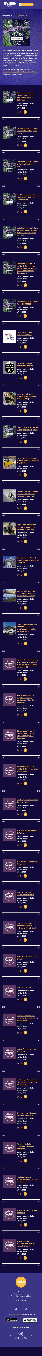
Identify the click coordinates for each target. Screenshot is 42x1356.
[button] (37, 4)
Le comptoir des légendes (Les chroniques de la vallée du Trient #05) (28, 493)
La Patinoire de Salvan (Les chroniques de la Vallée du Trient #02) (26, 593)
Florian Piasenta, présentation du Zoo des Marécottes (27, 1179)
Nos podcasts (7, 16)
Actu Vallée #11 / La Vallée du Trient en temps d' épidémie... (28, 769)
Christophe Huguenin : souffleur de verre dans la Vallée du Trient (27, 1018)
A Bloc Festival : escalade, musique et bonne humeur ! (26, 1243)
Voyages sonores (22, 16)
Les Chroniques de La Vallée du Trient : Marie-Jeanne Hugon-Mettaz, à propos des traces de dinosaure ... (27, 268)
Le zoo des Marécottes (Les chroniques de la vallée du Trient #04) (26, 527)
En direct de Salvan (25, 987)
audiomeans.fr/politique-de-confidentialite (20, 72)
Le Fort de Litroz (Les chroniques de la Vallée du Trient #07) (26, 396)
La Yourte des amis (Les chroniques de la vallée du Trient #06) (28, 460)
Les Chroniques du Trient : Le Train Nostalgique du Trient (27, 130)
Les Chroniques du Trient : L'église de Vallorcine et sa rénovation (27, 197)
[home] (9, 4)
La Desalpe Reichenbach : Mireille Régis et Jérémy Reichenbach (27, 1082)
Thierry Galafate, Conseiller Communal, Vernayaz (26, 1146)
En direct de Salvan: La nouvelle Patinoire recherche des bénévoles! (27, 925)
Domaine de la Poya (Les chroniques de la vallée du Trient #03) (28, 560)
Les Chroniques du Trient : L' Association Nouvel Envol (27, 164)
